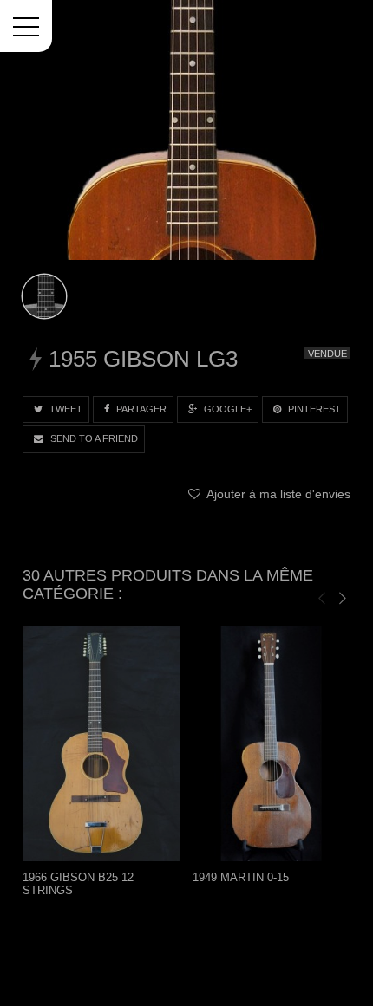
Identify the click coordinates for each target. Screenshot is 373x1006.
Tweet (64, 409)
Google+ (226, 409)
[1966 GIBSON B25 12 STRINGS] (101, 743)
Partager (140, 409)
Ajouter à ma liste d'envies (276, 494)
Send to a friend (93, 438)
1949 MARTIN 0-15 (241, 877)
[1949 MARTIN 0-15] (271, 743)
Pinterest (313, 409)
